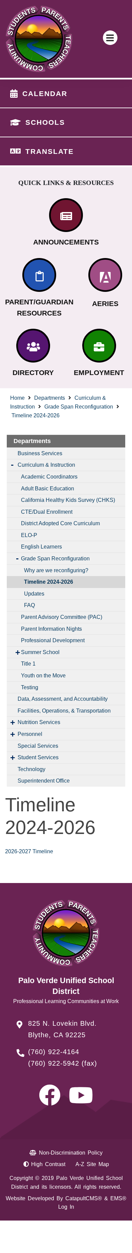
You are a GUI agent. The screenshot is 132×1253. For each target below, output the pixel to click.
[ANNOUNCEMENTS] (66, 215)
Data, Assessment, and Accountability (63, 699)
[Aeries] (105, 275)
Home (17, 398)
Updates (34, 594)
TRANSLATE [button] (49, 151)
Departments (49, 398)
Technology (31, 769)
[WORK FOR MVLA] (99, 346)
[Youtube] (80, 1101)
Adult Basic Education (47, 488)
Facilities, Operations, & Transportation (64, 711)
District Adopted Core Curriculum (60, 523)
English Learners (41, 547)
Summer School (40, 652)
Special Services (38, 746)
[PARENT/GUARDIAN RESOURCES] (39, 275)
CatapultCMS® (83, 1198)
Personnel (30, 734)
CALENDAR (44, 93)
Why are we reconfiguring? (56, 570)
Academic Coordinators (49, 477)
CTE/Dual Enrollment (46, 512)
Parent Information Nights (51, 629)
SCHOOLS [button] (45, 122)
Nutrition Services (39, 722)
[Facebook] (50, 1101)
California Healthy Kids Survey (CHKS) (68, 500)
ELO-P (29, 535)
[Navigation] (110, 37)
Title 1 (28, 664)
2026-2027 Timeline (29, 851)
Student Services (38, 757)
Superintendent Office (44, 781)
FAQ (29, 605)
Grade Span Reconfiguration (78, 407)
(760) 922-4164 (53, 1051)
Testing (29, 687)
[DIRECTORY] (33, 346)
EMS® (118, 1198)
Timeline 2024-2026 (36, 415)
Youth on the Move (43, 675)
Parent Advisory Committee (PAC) (61, 617)
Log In (66, 1207)
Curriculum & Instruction (46, 465)
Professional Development (53, 640)
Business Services (40, 453)
